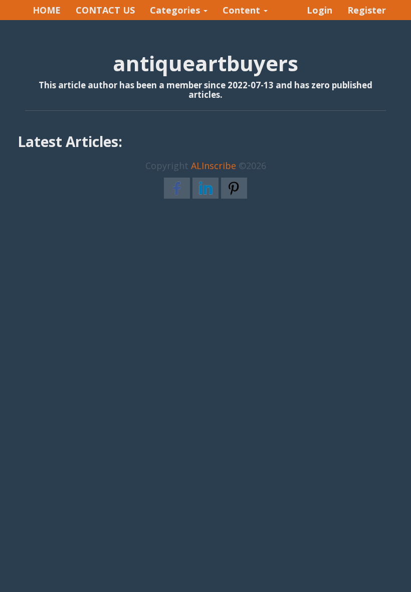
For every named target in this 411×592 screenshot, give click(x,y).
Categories (176, 10)
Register (366, 10)
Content (243, 10)
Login (319, 10)
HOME (47, 10)
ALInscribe (213, 166)
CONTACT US (105, 10)
